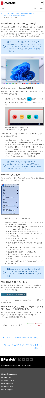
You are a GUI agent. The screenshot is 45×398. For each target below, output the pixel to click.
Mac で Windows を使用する (25, 13)
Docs (2, 13)
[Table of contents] (3, 8)
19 (40, 8)
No (39, 325)
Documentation (6, 377)
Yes (31, 325)
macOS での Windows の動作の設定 (14, 15)
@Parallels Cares (7, 387)
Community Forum (7, 380)
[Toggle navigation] (42, 3)
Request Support (7, 390)
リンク (33, 49)
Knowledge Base (7, 384)
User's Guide (10, 13)
